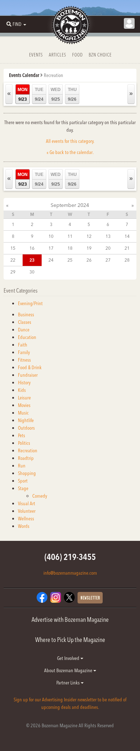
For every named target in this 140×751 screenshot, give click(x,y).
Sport (23, 481)
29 (12, 272)
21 (127, 248)
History (24, 382)
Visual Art (26, 503)
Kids (22, 390)
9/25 (56, 94)
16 (31, 248)
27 (108, 260)
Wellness (26, 518)
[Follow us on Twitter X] (69, 596)
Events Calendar (24, 75)
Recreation (27, 450)
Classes (24, 322)
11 (70, 236)
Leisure (24, 397)
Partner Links (68, 682)
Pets (21, 435)
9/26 (72, 94)
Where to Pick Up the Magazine (70, 639)
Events (36, 55)
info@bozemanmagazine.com (70, 573)
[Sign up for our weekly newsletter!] (90, 597)
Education (27, 337)
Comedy (39, 496)
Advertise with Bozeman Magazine (70, 619)
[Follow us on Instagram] (55, 596)
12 (89, 236)
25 (70, 260)
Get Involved (68, 658)
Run (21, 465)
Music (23, 413)
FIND (17, 24)
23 (31, 260)
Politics (24, 443)
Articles (57, 55)
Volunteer (27, 511)
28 (127, 260)
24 (50, 260)
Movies (24, 405)
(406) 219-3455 (70, 557)
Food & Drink (30, 367)
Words (23, 526)
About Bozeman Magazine (68, 670)
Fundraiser (28, 375)
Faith (22, 344)
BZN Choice (100, 55)
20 (108, 248)
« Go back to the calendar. (70, 152)
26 (89, 260)
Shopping (27, 473)
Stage (23, 488)
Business (26, 314)
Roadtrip (26, 458)
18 (70, 248)
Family (24, 352)
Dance (23, 329)
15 (12, 248)
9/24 (39, 94)
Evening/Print (30, 303)
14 (127, 236)
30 (31, 272)
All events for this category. (70, 141)
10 (50, 236)
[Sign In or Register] (129, 23)
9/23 (23, 94)
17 (50, 248)
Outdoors (26, 428)
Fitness (24, 360)
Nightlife (26, 420)
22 (12, 260)
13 (108, 236)
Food (77, 55)
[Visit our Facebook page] (42, 596)
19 (89, 248)
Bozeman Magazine (70, 25)
